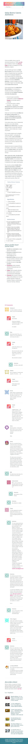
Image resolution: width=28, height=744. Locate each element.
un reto (20, 62)
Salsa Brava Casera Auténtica (13, 14)
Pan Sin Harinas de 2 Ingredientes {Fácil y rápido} (16, 719)
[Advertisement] (14, 50)
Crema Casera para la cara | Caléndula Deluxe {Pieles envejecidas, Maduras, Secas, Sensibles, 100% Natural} (17, 712)
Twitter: (8, 270)
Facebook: (9, 265)
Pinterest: (9, 275)
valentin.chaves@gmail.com (17, 568)
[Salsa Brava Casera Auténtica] (14, 29)
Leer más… (19, 688)
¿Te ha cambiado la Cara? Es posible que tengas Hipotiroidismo (16, 705)
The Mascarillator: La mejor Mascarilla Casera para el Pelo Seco (17, 725)
